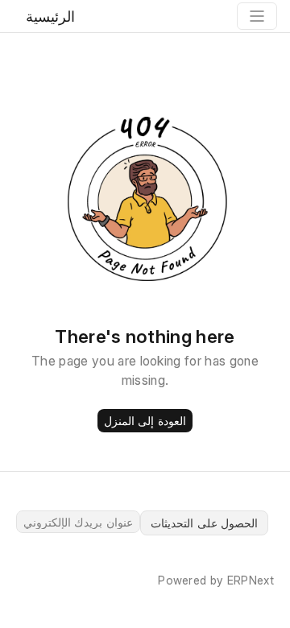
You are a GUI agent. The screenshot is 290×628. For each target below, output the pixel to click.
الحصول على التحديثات (204, 523)
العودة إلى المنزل (145, 421)
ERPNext (250, 580)
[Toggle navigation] (257, 16)
